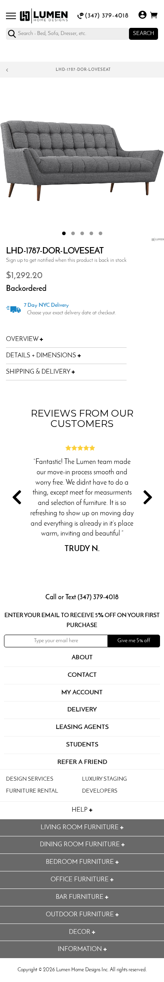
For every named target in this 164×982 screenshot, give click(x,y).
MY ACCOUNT (82, 693)
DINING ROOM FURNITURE (80, 845)
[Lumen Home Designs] (44, 15)
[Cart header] (154, 16)
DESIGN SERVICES (29, 779)
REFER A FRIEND (82, 762)
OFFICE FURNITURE (80, 880)
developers (99, 791)
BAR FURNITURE (80, 897)
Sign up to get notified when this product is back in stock (66, 260)
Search (143, 34)
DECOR (80, 932)
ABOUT (82, 658)
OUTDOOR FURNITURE (80, 915)
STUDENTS (82, 745)
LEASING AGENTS (82, 727)
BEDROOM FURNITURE (80, 862)
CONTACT (82, 675)
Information (80, 949)
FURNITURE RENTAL (32, 791)
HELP (80, 810)
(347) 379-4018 (107, 16)
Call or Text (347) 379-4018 (82, 597)
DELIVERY (82, 710)
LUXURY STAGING (104, 779)
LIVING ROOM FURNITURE (80, 827)
